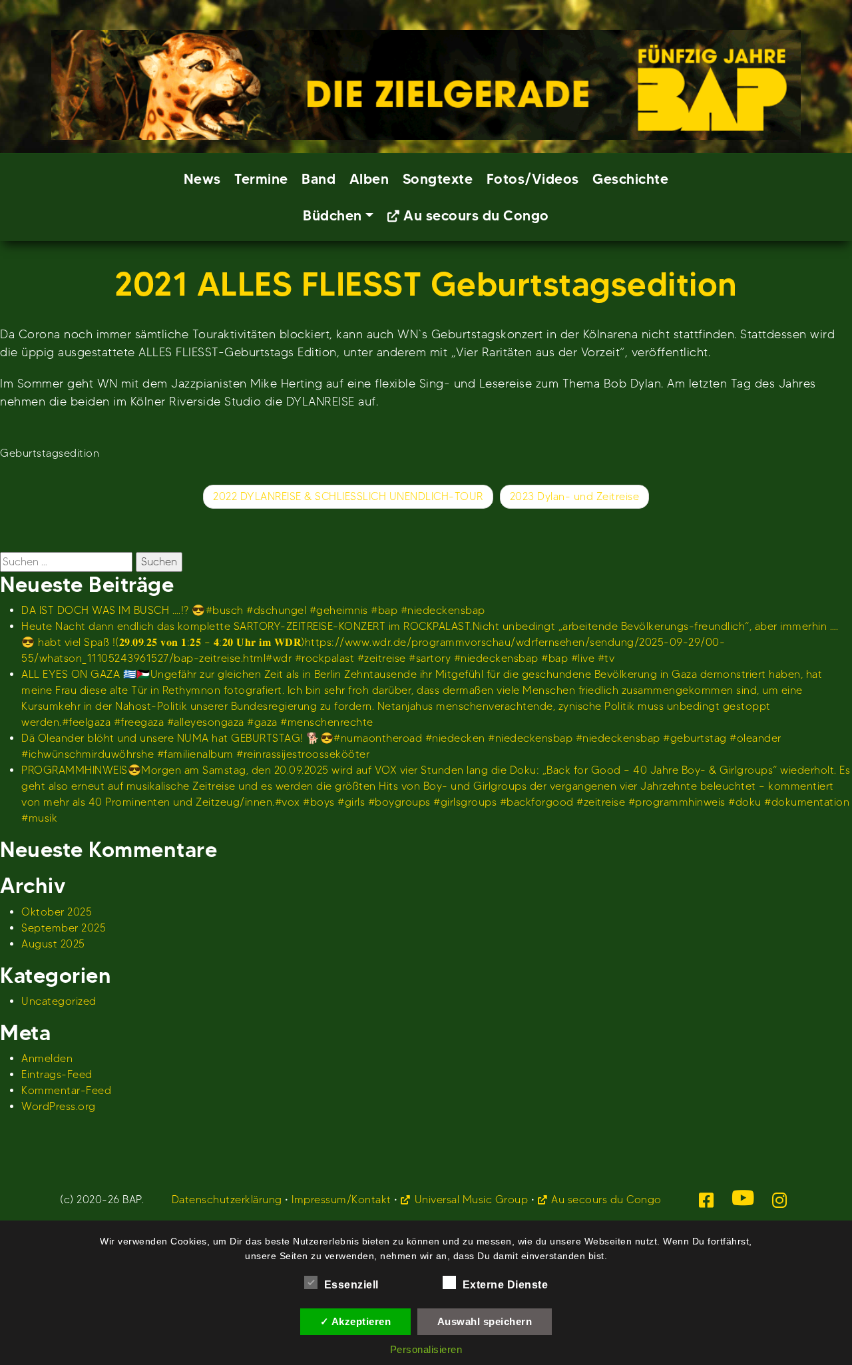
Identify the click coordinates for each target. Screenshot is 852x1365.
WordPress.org (58, 1106)
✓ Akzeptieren (355, 1321)
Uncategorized (59, 1001)
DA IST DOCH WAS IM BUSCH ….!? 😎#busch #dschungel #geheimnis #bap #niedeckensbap (253, 610)
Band (318, 178)
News (202, 178)
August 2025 (53, 944)
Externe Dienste (505, 1284)
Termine (261, 178)
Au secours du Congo (476, 215)
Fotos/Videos (533, 178)
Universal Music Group (471, 1199)
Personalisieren (426, 1349)
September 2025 (63, 928)
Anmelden (47, 1058)
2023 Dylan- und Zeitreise (575, 496)
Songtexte (438, 178)
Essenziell (351, 1284)
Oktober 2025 (56, 912)
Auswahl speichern (484, 1321)
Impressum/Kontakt (341, 1199)
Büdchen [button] (332, 215)
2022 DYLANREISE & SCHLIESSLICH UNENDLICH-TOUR (348, 496)
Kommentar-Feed (66, 1090)
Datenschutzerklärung (227, 1199)
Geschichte (630, 178)
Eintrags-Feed (57, 1074)
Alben (369, 178)
